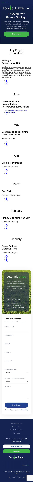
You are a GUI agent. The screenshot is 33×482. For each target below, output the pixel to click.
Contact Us (16, 451)
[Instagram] (19, 477)
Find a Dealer (16, 34)
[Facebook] (9, 477)
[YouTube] (23, 477)
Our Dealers (16, 433)
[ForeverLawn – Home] (13, 7)
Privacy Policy (24, 410)
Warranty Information (16, 423)
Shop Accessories (16, 446)
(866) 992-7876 (16, 300)
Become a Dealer (16, 426)
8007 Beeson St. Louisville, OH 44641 (16, 439)
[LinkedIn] (14, 477)
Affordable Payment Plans (16, 430)
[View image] (7, 80)
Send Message (16, 405)
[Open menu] (28, 8)
